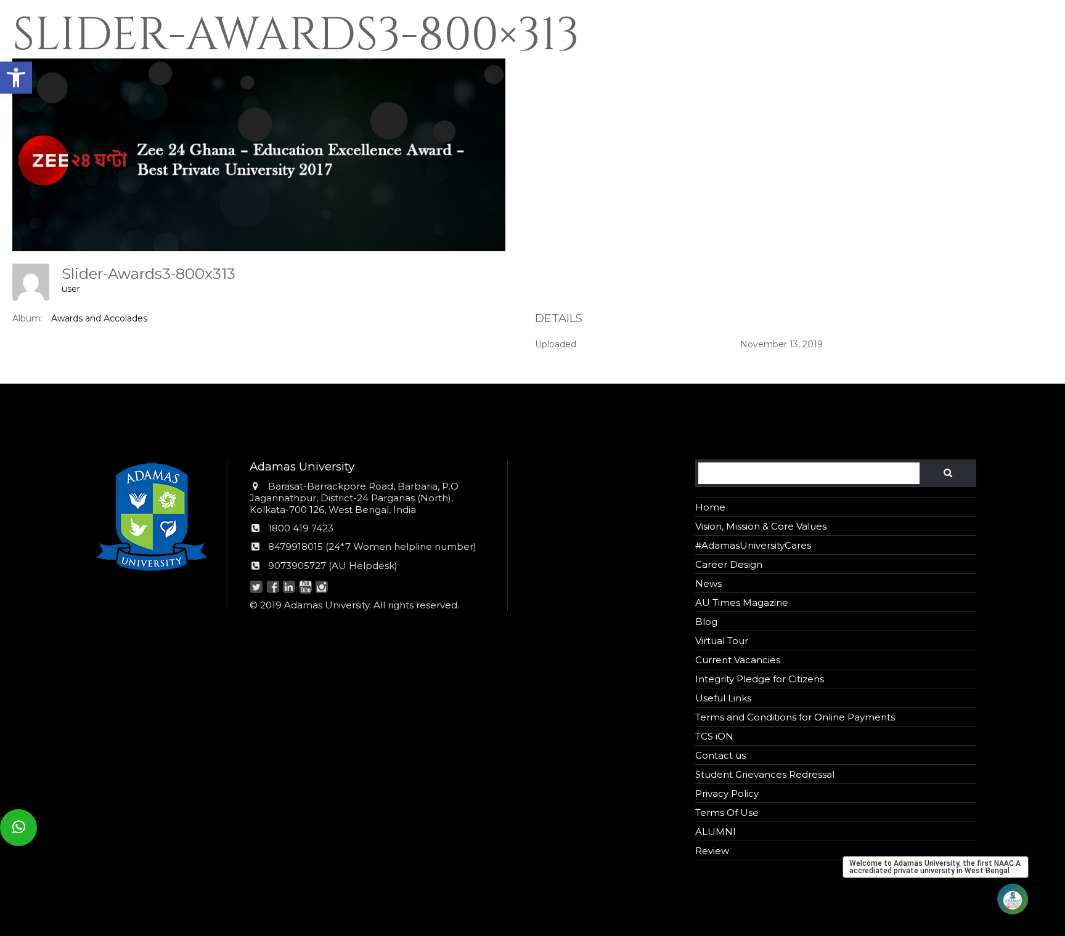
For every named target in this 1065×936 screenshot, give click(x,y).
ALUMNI (715, 831)
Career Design (728, 564)
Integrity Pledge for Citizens (759, 679)
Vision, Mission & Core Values (760, 526)
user (71, 288)
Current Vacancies (737, 660)
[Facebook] (273, 588)
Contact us (720, 755)
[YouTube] (305, 588)
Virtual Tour (721, 641)
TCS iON (714, 736)
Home (710, 507)
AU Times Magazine (741, 602)
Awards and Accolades (99, 318)
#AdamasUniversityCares (753, 545)
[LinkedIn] (289, 588)
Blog (706, 621)
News (708, 583)
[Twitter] (257, 588)
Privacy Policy (727, 793)
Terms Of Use (727, 812)
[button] (16, 78)
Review (712, 851)
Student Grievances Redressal (764, 774)
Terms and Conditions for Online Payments (795, 717)
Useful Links (723, 698)
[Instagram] (322, 588)
